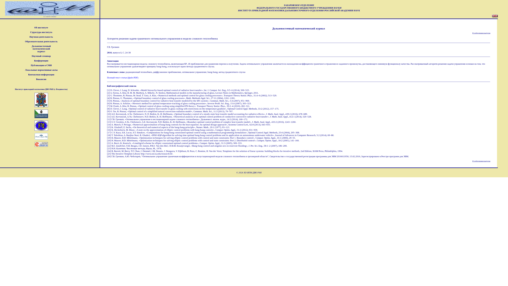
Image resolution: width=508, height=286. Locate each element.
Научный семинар (41, 56)
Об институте (41, 27)
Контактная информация (41, 74)
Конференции (41, 60)
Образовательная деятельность (41, 41)
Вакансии (41, 79)
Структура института (41, 32)
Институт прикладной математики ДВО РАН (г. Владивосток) (41, 89)
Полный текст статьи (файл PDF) (122, 77)
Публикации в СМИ (41, 65)
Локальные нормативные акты (41, 70)
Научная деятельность (41, 37)
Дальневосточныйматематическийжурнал (41, 49)
